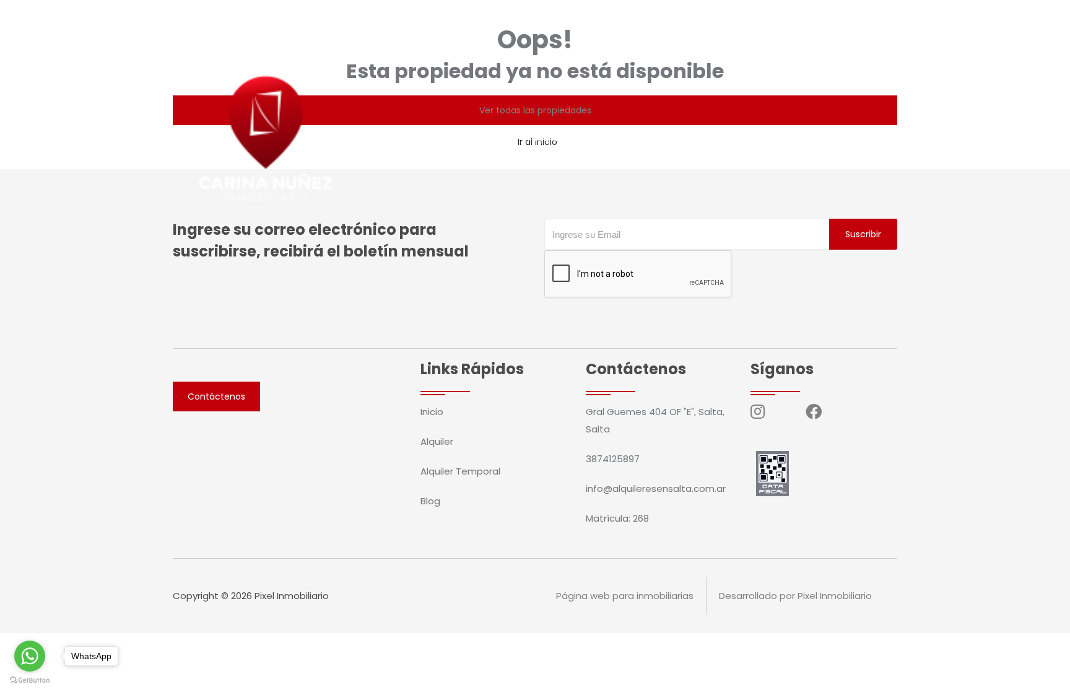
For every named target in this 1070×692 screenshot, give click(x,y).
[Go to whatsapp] (29, 656)
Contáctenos (771, 138)
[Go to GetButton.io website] (30, 679)
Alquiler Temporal (571, 138)
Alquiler (490, 138)
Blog (644, 138)
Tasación (697, 138)
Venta (437, 138)
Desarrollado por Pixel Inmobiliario (795, 595)
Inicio (390, 138)
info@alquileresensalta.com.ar (355, 15)
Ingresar (843, 138)
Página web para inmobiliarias (625, 595)
